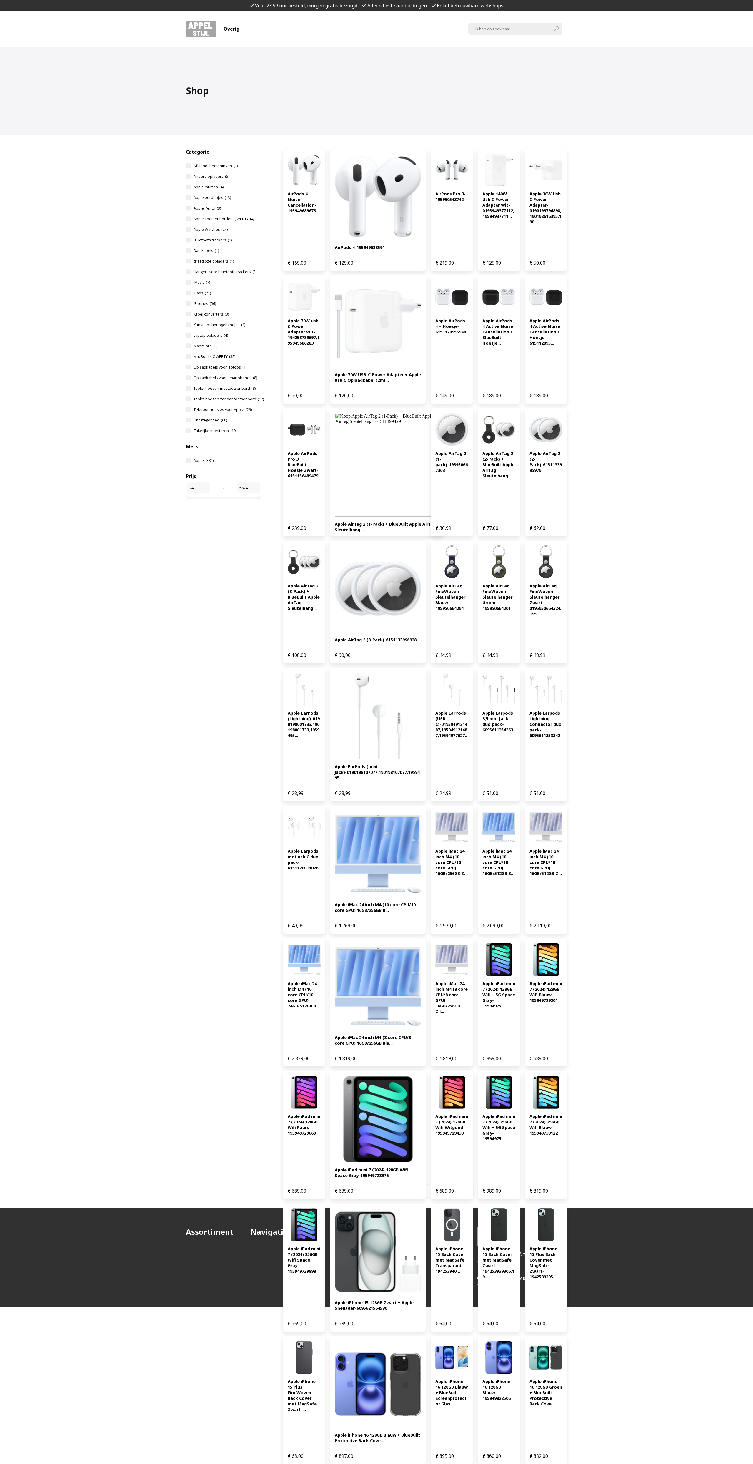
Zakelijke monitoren (215, 430)
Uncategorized (210, 420)
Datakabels (206, 250)
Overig (231, 29)
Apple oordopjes (212, 197)
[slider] (188, 498)
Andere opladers (211, 176)
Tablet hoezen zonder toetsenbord (229, 398)
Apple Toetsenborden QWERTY (224, 218)
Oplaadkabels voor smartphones (225, 377)
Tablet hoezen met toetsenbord (225, 388)
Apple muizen (209, 187)
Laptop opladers (211, 335)
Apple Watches (211, 229)
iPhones (205, 303)
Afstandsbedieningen (216, 165)
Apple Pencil (207, 208)
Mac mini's (205, 345)
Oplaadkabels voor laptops (220, 367)
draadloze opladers (214, 261)
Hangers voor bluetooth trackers (225, 271)
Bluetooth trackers (213, 240)
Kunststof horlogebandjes (219, 324)
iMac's (202, 282)
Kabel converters (211, 314)
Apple (204, 460)
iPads (202, 293)
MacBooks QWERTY (214, 356)
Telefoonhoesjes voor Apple (223, 409)
